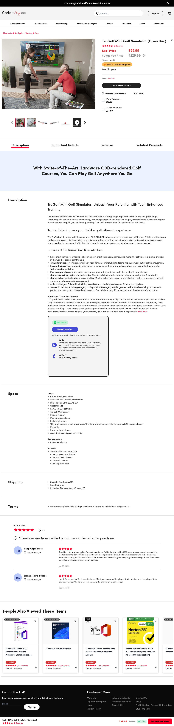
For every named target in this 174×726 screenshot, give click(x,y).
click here (142, 311)
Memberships (62, 23)
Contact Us (141, 697)
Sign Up (32, 706)
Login (89, 704)
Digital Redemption (96, 701)
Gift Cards (126, 23)
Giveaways (159, 23)
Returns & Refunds (121, 697)
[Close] (168, 3)
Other (142, 23)
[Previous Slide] (12, 122)
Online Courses (40, 23)
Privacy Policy (94, 708)
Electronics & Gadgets (87, 23)
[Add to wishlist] (172, 40)
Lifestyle (109, 23)
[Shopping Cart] (169, 13)
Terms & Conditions (121, 701)
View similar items (121, 85)
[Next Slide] (85, 122)
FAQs (138, 701)
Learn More (138, 93)
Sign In (155, 13)
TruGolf (111, 78)
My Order (92, 697)
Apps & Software (17, 23)
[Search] (98, 13)
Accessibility (118, 704)
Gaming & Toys (32, 32)
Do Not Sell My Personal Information (154, 704)
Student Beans (143, 708)
